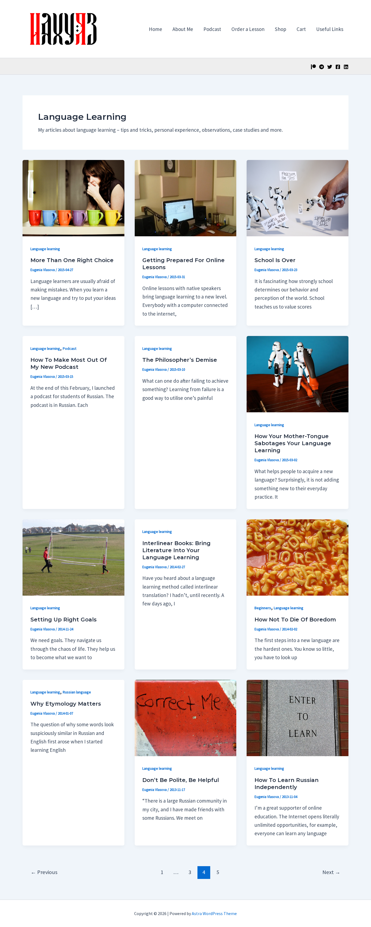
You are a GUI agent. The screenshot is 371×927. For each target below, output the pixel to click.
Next (331, 872)
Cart (301, 29)
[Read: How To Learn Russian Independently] (297, 717)
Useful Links (329, 29)
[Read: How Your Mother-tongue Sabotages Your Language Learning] (297, 373)
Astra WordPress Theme (214, 913)
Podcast (212, 29)
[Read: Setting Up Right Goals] (73, 557)
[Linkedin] (346, 66)
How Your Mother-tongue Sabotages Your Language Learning (292, 443)
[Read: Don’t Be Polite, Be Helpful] (186, 717)
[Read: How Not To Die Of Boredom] (297, 557)
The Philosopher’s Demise (179, 360)
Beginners (262, 607)
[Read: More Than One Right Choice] (73, 197)
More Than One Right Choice (72, 260)
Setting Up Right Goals (63, 619)
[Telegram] (321, 66)
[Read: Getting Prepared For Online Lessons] (186, 197)
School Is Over (274, 260)
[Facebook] (337, 66)
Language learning (45, 248)
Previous (44, 872)
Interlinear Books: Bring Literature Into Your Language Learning (176, 550)
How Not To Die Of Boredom (295, 619)
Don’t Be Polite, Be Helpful (180, 780)
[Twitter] (329, 66)
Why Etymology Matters (65, 703)
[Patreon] (313, 66)
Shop (280, 29)
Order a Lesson (248, 29)
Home (155, 29)
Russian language (77, 692)
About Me (182, 29)
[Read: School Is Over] (297, 197)
